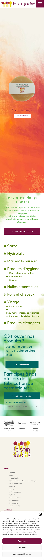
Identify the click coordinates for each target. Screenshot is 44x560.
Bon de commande (15, 484)
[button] (40, 514)
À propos (12, 472)
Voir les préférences (22, 554)
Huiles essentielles (22, 286)
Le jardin (12, 495)
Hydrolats (15, 253)
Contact (11, 489)
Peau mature (15, 306)
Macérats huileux (22, 260)
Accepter (22, 541)
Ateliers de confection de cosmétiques (23, 481)
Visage (13, 301)
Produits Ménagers (23, 322)
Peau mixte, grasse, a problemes (22, 312)
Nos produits (13, 503)
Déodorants (15, 276)
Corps (12, 245)
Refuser (22, 547)
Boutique (12, 486)
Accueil (11, 475)
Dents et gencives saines (21, 273)
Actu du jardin (13, 478)
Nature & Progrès (15, 497)
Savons (13, 280)
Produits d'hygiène (23, 268)
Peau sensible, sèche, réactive (24, 316)
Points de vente (14, 506)
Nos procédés (14, 500)
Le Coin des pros (15, 492)
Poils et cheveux (20, 294)
